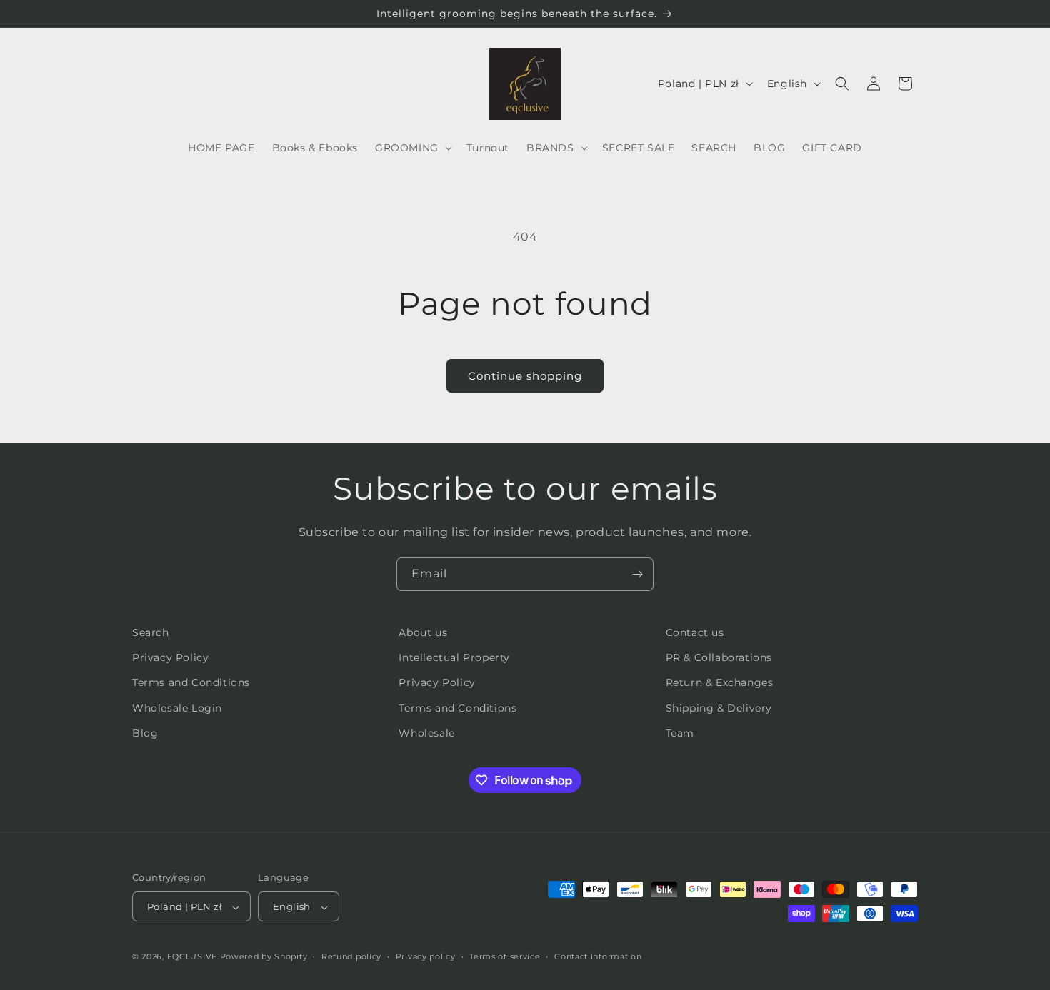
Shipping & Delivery (719, 708)
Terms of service (504, 956)
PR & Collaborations (719, 657)
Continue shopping (525, 376)
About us (423, 632)
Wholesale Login (177, 708)
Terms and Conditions (191, 683)
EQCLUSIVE (192, 957)
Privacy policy (426, 956)
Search (150, 632)
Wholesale (426, 733)
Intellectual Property (454, 657)
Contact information (597, 956)
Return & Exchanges (720, 683)
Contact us (695, 632)
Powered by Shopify (264, 957)
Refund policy (351, 956)
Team (680, 733)
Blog (145, 733)
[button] (412, 148)
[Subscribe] (637, 574)
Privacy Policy (170, 657)
